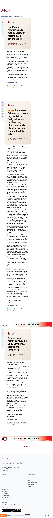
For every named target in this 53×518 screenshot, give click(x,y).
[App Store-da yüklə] (7, 510)
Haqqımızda (30, 476)
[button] (2, 19)
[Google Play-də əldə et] (16, 510)
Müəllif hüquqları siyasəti (6, 495)
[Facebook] (5, 505)
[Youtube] (11, 505)
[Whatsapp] (3, 505)
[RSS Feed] (20, 505)
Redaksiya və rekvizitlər (32, 478)
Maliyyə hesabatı (31, 486)
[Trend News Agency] (5, 458)
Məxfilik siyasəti (5, 493)
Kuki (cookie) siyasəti (6, 497)
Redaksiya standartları (32, 482)
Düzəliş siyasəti (31, 484)
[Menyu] (50, 10)
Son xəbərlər (4, 476)
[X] (8, 505)
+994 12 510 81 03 (5, 468)
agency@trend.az (5, 470)
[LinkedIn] (17, 505)
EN (45, 515)
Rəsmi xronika (4, 478)
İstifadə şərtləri (4, 491)
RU (50, 515)
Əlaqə (29, 480)
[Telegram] (14, 505)
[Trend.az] (6, 10)
